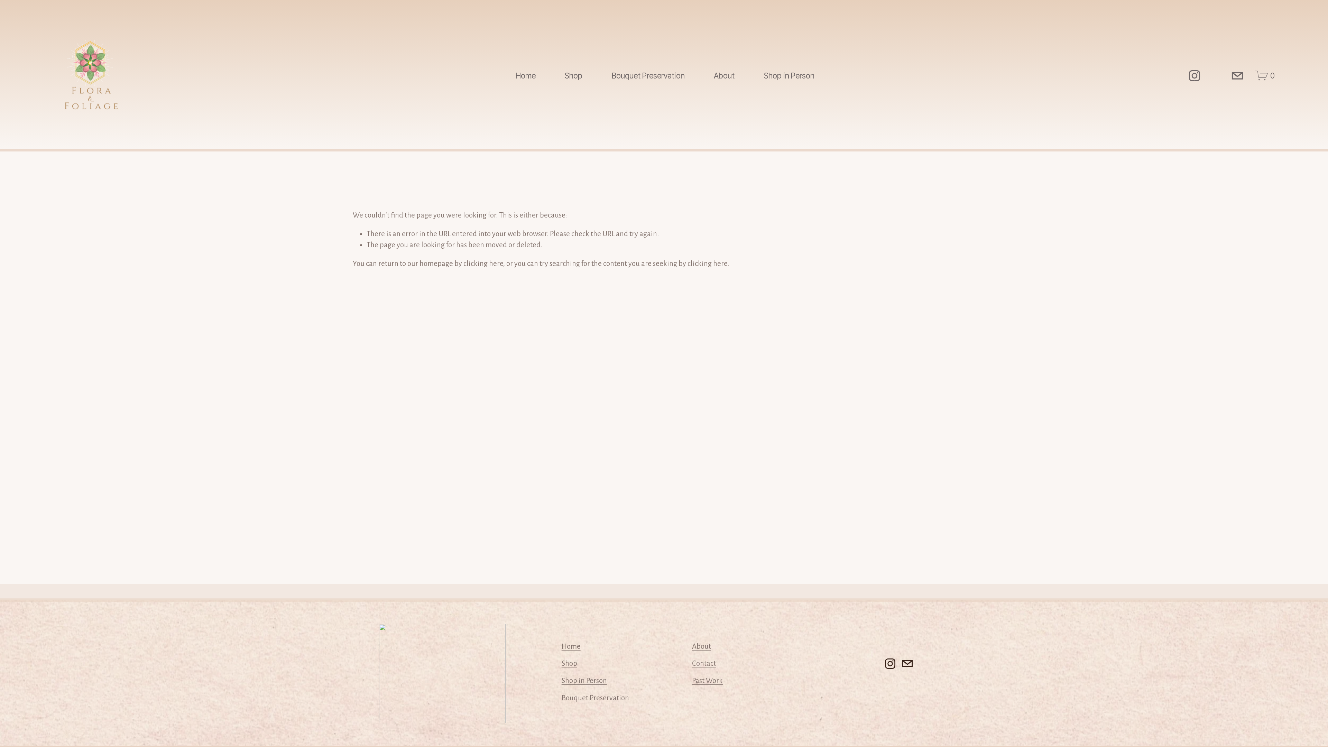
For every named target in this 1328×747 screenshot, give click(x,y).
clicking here (483, 263)
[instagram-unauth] (1194, 76)
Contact (704, 663)
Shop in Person (789, 75)
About (701, 646)
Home (526, 75)
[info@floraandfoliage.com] (1237, 76)
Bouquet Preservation (648, 75)
